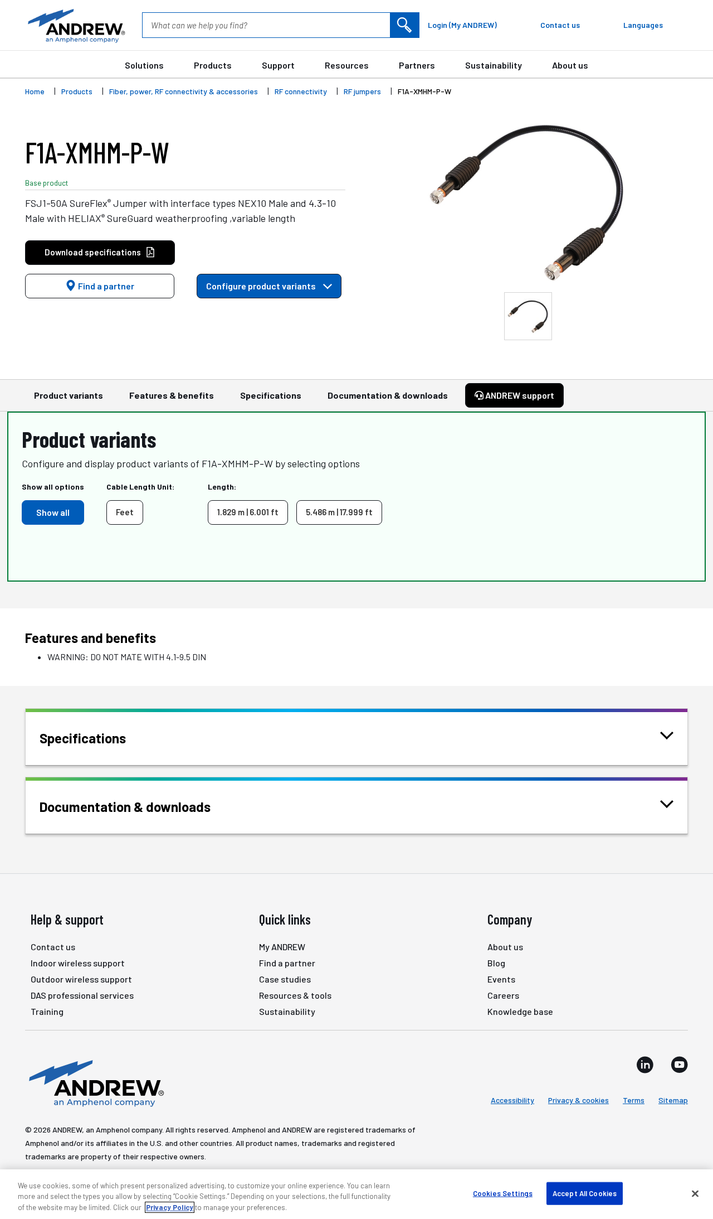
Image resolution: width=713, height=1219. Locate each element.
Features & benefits (171, 395)
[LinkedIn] (645, 1064)
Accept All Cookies (585, 1192)
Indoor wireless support (78, 962)
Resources (347, 65)
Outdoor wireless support (81, 979)
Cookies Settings (503, 1192)
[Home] (94, 1082)
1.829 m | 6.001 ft (248, 512)
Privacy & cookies (578, 1100)
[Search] (404, 25)
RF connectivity (301, 91)
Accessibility (512, 1100)
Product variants (68, 395)
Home (35, 91)
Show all (53, 512)
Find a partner (105, 285)
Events (501, 979)
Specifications (270, 395)
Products (213, 65)
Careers (503, 995)
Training (47, 1011)
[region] (356, 1194)
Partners (417, 65)
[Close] (695, 1193)
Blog (496, 962)
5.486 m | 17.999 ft (339, 512)
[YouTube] (679, 1064)
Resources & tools (295, 995)
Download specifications (93, 252)
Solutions (144, 65)
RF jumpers (362, 91)
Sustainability (493, 65)
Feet (125, 512)
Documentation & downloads (388, 395)
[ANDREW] (75, 25)
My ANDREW (282, 946)
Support (278, 65)
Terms (633, 1100)
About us (570, 65)
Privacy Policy (169, 1207)
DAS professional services (82, 995)
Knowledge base (520, 1011)
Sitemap (673, 1100)
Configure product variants (262, 285)
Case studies (285, 979)
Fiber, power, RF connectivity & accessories (183, 91)
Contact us (53, 946)
